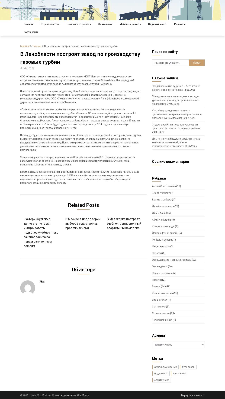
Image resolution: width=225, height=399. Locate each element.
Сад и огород (159, 300)
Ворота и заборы (162, 199)
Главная (28, 24)
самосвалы (179, 373)
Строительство (50, 24)
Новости (157, 253)
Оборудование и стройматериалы (171, 259)
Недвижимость (157, 24)
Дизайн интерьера (163, 206)
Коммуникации (161, 219)
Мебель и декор (129, 24)
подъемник (161, 373)
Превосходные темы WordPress (70, 395)
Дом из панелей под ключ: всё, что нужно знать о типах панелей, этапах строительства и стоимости (176, 142)
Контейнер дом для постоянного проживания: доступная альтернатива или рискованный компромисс (177, 114)
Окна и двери (160, 266)
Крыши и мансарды (163, 226)
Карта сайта (31, 32)
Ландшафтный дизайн (165, 233)
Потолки (157, 279)
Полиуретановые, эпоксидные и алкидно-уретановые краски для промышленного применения (176, 100)
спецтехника (161, 380)
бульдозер (188, 367)
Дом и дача (159, 213)
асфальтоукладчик (165, 367)
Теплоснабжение (162, 320)
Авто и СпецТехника (164, 186)
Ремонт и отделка (78, 24)
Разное (178, 24)
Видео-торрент (161, 192)
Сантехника (105, 24)
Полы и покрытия (162, 273)
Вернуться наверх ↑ (193, 395)
